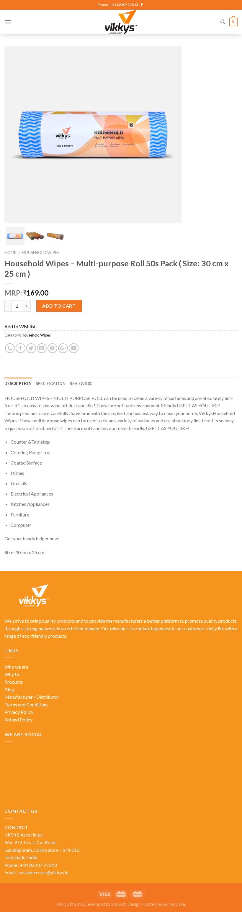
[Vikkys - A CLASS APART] (121, 22)
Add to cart (59, 306)
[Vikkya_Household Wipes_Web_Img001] (15, 236)
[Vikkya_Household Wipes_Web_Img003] (55, 236)
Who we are (16, 667)
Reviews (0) (81, 383)
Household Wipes (41, 252)
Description (18, 383)
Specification (51, 383)
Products (13, 682)
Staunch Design (126, 904)
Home (10, 252)
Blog (9, 689)
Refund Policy (18, 719)
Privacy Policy (18, 712)
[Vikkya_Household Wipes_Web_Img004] (35, 236)
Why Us (12, 674)
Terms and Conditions (26, 704)
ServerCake (174, 904)
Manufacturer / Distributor (31, 697)
